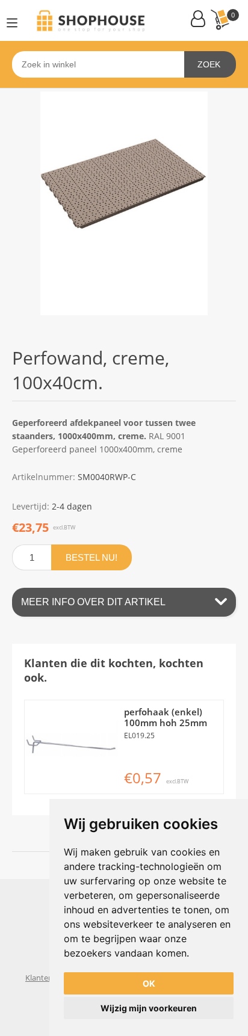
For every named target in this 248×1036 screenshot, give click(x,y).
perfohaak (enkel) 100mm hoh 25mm (165, 717)
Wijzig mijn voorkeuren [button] (149, 1008)
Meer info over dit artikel (93, 602)
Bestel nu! (91, 557)
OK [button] (149, 983)
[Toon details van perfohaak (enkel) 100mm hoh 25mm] (71, 747)
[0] (220, 19)
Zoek (208, 64)
